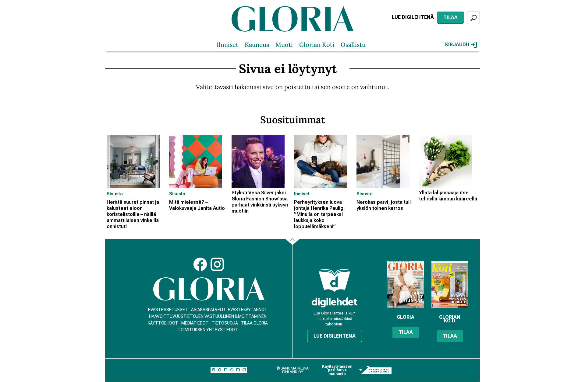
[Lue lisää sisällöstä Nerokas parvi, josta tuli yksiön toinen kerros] (386, 161)
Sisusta (115, 193)
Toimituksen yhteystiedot (208, 329)
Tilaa (450, 17)
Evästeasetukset (168, 309)
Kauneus (257, 44)
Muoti (284, 44)
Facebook (200, 264)
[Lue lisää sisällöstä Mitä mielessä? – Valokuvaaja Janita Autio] (199, 161)
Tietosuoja (225, 323)
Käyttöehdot (163, 323)
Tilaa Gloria (254, 323)
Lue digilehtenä (413, 17)
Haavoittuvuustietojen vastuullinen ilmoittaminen (208, 316)
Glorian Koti (316, 44)
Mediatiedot (195, 323)
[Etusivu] (208, 289)
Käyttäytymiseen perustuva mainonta (337, 370)
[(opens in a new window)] (334, 302)
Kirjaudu (457, 44)
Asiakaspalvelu (208, 309)
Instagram (217, 264)
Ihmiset (227, 44)
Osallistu (353, 44)
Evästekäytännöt (248, 309)
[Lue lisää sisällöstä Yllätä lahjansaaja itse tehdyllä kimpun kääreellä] (448, 161)
